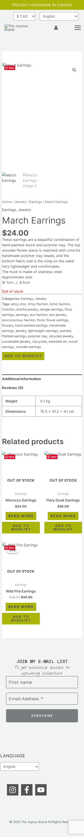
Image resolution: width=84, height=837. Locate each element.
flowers (7, 325)
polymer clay (37, 336)
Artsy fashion (38, 304)
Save (11, 67)
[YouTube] (41, 790)
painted (65, 331)
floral (40, 320)
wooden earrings (28, 347)
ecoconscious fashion (18, 320)
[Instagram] (12, 790)
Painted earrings (14, 336)
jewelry (21, 331)
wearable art (57, 341)
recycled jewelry (61, 336)
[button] (47, 28)
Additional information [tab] (21, 379)
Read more (21, 515)
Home (6, 202)
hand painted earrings (31, 325)
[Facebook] (26, 790)
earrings (22, 315)
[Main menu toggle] (77, 27)
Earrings (35, 202)
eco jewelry (57, 315)
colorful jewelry (26, 309)
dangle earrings (51, 309)
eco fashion (38, 315)
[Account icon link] (56, 28)
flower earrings (57, 320)
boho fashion (60, 304)
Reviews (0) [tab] (13, 387)
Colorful (8, 309)
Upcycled (39, 341)
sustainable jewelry (16, 341)
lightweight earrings (43, 331)
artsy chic (18, 304)
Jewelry (20, 202)
